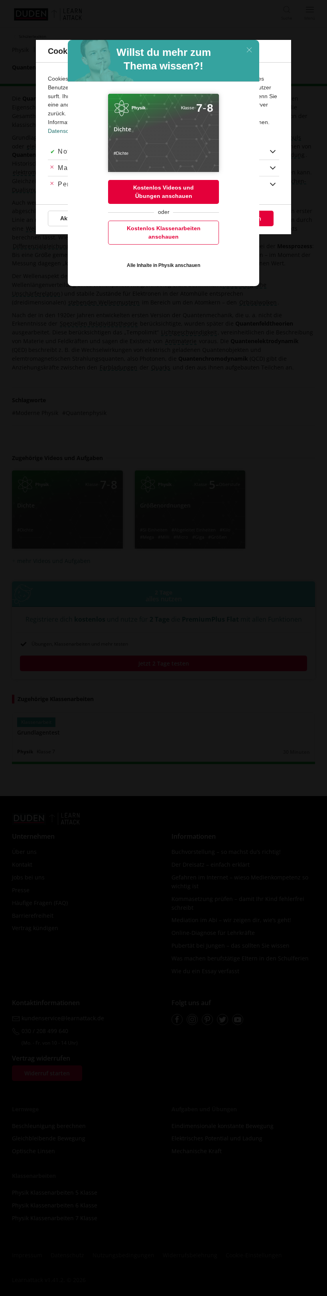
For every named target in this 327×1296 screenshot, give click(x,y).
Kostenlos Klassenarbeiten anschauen (164, 232)
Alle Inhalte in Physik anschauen (163, 265)
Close (249, 50)
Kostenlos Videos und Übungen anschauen (163, 191)
